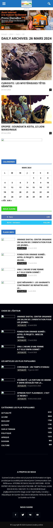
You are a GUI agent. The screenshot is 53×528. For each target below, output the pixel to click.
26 (12, 197)
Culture (5, 445)
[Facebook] (15, 515)
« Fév (3, 200)
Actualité (6, 79)
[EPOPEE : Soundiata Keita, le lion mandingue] (26, 109)
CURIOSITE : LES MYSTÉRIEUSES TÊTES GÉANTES (23, 85)
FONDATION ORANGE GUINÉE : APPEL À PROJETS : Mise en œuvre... (31, 257)
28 (27, 197)
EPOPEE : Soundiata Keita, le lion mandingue (22, 128)
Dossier (5, 441)
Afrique (5, 437)
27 (20, 197)
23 (40, 192)
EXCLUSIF (5, 421)
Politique (6, 433)
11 (5, 187)
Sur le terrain (8, 429)
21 (27, 192)
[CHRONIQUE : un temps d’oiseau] (8, 370)
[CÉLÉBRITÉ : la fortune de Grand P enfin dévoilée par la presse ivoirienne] (8, 383)
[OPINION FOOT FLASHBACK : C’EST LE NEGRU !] (8, 396)
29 (34, 197)
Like (48, 217)
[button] (49, 3)
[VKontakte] (30, 515)
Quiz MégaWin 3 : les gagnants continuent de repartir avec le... (33, 285)
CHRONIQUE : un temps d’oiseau (33, 367)
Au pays (5, 425)
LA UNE (4, 417)
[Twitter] (23, 515)
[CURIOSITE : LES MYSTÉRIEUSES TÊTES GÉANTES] (26, 61)
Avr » (9, 200)
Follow (46, 223)
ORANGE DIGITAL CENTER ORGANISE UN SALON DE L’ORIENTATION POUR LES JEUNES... (34, 242)
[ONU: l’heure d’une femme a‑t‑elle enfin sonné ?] (8, 272)
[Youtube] (37, 515)
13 (20, 187)
